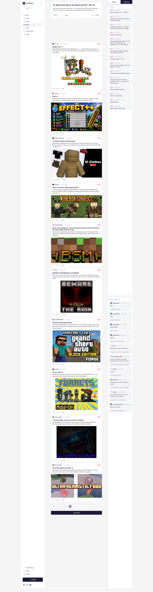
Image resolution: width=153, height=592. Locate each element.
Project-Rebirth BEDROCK (117, 410)
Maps (27, 28)
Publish (33, 579)
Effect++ (55, 96)
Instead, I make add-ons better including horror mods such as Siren (119, 359)
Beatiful (112, 337)
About (27, 571)
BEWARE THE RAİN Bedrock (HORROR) (65, 273)
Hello (111, 305)
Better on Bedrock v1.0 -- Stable (118, 12)
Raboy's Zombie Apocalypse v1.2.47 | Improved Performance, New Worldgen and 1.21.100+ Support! (120, 42)
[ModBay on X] (27, 585)
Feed (27, 15)
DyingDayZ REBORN (115, 374)
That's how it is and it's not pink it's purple (119, 382)
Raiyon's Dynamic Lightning (117, 89)
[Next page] (87, 506)
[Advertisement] (76, 30)
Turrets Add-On (57, 372)
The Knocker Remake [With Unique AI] (120, 73)
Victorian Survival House (117, 340)
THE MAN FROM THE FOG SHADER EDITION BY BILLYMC (119, 351)
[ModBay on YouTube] (24, 585)
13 (83, 506)
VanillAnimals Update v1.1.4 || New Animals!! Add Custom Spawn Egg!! (119, 27)
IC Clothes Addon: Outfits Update (63, 141)
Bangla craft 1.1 (57, 47)
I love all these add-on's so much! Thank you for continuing (119, 394)
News (27, 18)
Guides (28, 21)
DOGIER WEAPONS (115, 308)
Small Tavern (113, 330)
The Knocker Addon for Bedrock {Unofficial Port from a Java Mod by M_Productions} (119, 81)
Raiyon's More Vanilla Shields (117, 108)
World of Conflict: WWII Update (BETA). (65, 187)
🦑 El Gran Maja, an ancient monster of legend (68, 420)
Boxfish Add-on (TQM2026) (118, 399)
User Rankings (29, 567)
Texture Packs (29, 31)
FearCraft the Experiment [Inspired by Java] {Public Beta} (120, 19)
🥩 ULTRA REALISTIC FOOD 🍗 (62, 468)
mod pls (112, 370)
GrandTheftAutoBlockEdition (62, 322)
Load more (76, 513)
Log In (114, 2)
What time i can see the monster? (118, 347)
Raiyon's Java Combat (116, 95)
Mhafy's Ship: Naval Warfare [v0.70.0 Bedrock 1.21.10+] (120, 66)
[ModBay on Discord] (30, 585)
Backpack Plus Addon (116, 34)
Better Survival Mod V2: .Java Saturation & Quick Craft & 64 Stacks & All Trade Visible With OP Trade (75, 229)
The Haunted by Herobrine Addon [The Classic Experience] (119, 51)
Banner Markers (114, 102)
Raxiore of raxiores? (115, 406)
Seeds (27, 34)
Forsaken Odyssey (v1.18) (117, 59)
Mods (27, 24)
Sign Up (126, 2)
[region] (33, 300)
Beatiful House (114, 326)
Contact (28, 574)
